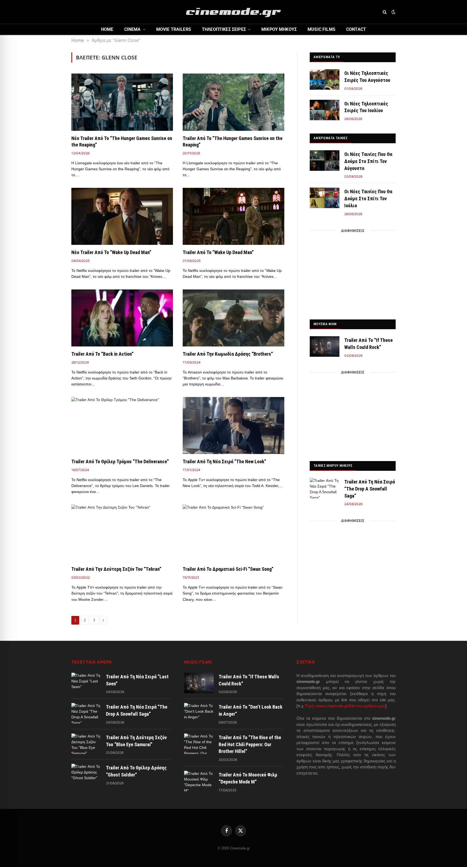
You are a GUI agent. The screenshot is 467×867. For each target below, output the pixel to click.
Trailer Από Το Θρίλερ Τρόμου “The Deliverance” (120, 461)
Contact (356, 29)
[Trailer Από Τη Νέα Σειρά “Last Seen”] (86, 683)
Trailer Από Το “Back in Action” (102, 354)
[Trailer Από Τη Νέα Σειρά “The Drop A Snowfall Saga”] (324, 488)
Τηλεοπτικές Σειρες (224, 29)
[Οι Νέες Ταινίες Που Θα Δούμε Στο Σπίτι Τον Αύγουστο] (324, 160)
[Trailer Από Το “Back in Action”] (122, 318)
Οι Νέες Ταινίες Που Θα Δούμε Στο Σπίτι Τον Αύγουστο (368, 161)
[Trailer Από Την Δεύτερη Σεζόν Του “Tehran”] (122, 533)
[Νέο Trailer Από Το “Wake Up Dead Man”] (122, 216)
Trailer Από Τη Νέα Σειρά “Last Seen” (137, 680)
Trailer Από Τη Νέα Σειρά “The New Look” (224, 461)
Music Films (321, 29)
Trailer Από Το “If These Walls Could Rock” (368, 343)
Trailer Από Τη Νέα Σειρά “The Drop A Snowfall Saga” (369, 488)
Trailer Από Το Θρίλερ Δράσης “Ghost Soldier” (136, 771)
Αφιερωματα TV (326, 57)
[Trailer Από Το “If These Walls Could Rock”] (324, 346)
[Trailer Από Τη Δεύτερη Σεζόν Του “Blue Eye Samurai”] (86, 743)
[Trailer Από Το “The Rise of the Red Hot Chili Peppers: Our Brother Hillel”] (199, 743)
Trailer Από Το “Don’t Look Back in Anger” (250, 710)
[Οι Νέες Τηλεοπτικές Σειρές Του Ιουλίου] (324, 110)
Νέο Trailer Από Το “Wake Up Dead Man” (111, 252)
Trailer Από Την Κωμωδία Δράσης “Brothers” (228, 354)
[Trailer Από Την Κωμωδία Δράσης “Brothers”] (233, 318)
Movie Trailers (173, 29)
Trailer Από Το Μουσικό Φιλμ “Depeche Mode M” (248, 778)
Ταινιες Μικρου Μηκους (332, 465)
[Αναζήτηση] (385, 12)
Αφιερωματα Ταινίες (330, 138)
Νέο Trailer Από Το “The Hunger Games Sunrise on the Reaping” (121, 141)
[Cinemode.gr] (233, 12)
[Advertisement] (352, 273)
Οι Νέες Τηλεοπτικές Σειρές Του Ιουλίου (366, 107)
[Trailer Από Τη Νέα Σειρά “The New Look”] (233, 425)
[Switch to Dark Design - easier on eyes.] (393, 12)
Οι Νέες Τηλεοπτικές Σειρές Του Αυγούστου (367, 76)
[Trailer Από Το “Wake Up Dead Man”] (233, 216)
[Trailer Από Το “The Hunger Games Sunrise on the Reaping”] (233, 102)
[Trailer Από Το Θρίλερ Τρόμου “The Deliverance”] (122, 425)
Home (107, 29)
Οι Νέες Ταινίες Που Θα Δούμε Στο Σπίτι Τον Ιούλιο (368, 198)
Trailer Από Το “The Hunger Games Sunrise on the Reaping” (232, 141)
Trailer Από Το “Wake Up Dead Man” (218, 252)
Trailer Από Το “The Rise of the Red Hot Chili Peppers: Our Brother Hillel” (250, 744)
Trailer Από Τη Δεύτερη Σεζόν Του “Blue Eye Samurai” (136, 741)
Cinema (132, 29)
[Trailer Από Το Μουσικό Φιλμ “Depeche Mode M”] (199, 781)
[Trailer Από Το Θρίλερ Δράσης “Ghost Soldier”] (86, 774)
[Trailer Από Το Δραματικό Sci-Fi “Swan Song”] (233, 533)
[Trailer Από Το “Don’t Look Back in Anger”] (199, 713)
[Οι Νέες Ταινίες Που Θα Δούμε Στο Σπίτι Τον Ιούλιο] (324, 198)
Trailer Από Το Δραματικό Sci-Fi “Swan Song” (228, 569)
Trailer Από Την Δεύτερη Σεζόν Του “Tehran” (116, 569)
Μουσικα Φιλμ (324, 324)
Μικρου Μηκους (279, 29)
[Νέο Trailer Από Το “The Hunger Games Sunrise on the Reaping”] (122, 102)
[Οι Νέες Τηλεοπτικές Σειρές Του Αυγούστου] (324, 79)
